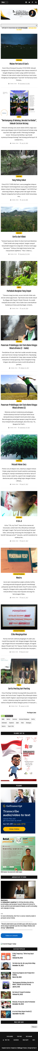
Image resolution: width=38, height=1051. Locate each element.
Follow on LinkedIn (12, 935)
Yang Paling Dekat (19, 180)
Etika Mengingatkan (19, 634)
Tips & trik (10, 726)
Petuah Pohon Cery (19, 464)
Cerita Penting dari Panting (19, 688)
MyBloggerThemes (22, 1048)
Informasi (4, 723)
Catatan (19, 60)
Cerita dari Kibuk (19, 236)
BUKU (19, 117)
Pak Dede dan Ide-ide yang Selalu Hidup (23, 963)
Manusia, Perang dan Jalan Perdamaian (23, 1002)
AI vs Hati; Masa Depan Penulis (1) (22, 1011)
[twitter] (29, 2)
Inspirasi (11, 723)
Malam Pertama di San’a (19, 64)
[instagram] (26, 2)
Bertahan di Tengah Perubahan (21, 992)
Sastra (3, 726)
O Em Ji (19, 521)
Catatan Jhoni (13, 83)
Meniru (19, 578)
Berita (19, 401)
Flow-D (34, 1048)
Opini (17, 723)
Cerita (33, 719)
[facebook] (32, 2)
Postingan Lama (31, 712)
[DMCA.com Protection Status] (7, 717)
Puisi (22, 723)
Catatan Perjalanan (19, 574)
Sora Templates (12, 1048)
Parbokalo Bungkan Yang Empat (19, 291)
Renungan (28, 723)
